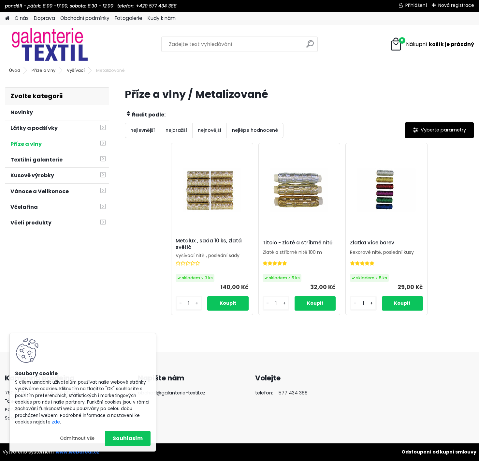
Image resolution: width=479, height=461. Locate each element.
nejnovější (209, 130)
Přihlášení (416, 5)
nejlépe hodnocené (255, 130)
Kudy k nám (162, 18)
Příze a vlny (43, 70)
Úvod (14, 70)
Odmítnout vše (77, 438)
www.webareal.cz (77, 452)
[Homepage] (7, 18)
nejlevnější (142, 130)
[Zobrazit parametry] (439, 130)
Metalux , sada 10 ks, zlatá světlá (209, 244)
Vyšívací (76, 70)
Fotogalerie (128, 18)
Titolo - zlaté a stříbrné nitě (297, 242)
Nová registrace (456, 5)
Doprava (44, 18)
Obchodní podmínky (84, 18)
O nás (22, 18)
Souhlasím (128, 438)
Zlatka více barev (372, 242)
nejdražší (176, 130)
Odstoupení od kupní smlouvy (438, 452)
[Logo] (49, 44)
